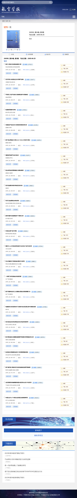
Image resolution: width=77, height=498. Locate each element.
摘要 (28, 64)
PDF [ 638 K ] (29, 236)
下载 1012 (65, 189)
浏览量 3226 (66, 223)
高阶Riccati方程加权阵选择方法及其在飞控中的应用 (19, 246)
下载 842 (65, 220)
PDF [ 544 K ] (28, 221)
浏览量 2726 (66, 390)
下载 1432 (65, 356)
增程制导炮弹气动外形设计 (12, 155)
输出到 (48, 54)
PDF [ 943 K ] (29, 100)
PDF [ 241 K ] (28, 342)
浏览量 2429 (66, 329)
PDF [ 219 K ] (29, 388)
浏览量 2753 (66, 117)
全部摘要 (30, 54)
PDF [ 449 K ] (29, 357)
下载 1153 (65, 174)
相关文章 (8, 73)
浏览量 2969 (66, 102)
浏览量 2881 (66, 268)
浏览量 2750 (66, 178)
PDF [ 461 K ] (29, 145)
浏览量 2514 (66, 405)
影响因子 (38, 430)
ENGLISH (65, 9)
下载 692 (65, 341)
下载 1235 (65, 326)
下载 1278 (65, 83)
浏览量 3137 (66, 162)
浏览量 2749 (66, 314)
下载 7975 (65, 235)
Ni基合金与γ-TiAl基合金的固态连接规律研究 (17, 397)
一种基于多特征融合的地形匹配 (13, 276)
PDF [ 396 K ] (29, 266)
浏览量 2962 (66, 193)
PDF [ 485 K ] (29, 282)
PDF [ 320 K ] (29, 160)
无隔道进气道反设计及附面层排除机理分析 (16, 125)
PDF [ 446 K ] (29, 297)
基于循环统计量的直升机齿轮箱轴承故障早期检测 (18, 367)
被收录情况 (38, 435)
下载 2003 (65, 250)
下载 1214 (65, 280)
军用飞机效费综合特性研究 (12, 200)
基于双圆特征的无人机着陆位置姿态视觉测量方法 (18, 291)
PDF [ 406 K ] (29, 373)
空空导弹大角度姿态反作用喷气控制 (15, 79)
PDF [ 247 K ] (28, 115)
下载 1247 (65, 371)
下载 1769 (65, 265)
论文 (30, 38)
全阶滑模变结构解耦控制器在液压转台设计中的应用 (18, 382)
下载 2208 (65, 68)
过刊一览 (8, 21)
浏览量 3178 (66, 132)
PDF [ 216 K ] (29, 251)
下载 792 (65, 311)
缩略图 (67, 54)
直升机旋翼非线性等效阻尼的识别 (14, 185)
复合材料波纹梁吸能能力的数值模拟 (15, 170)
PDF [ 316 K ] (29, 191)
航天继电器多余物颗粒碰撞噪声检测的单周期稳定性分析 (20, 337)
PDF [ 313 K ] (28, 206)
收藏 (64, 65)
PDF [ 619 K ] (29, 130)
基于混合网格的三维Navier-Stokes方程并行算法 (18, 140)
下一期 (16, 49)
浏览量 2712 (66, 71)
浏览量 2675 (66, 344)
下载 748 (65, 402)
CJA (73, 9)
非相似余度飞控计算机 (11, 231)
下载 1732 (65, 296)
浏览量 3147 (66, 87)
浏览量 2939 (66, 299)
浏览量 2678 (66, 359)
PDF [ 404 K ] (29, 85)
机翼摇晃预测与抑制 (11, 109)
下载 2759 (65, 159)
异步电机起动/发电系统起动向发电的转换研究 (17, 322)
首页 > (4, 21)
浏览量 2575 (66, 147)
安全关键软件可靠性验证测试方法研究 (15, 261)
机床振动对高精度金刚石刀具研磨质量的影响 (17, 352)
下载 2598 (65, 129)
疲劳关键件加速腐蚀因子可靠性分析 (15, 215)
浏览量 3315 (66, 238)
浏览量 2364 (66, 284)
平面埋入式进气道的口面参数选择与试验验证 (17, 94)
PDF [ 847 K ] (29, 176)
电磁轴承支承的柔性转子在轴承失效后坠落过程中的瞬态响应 (21, 306)
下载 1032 (65, 386)
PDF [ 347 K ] (28, 403)
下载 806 (65, 205)
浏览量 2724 (66, 253)
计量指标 (15, 73)
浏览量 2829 (66, 208)
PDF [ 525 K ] (28, 312)
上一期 (10, 49)
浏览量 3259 (66, 375)
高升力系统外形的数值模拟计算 (13, 64)
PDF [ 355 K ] (29, 69)
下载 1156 (65, 99)
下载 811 (65, 114)
